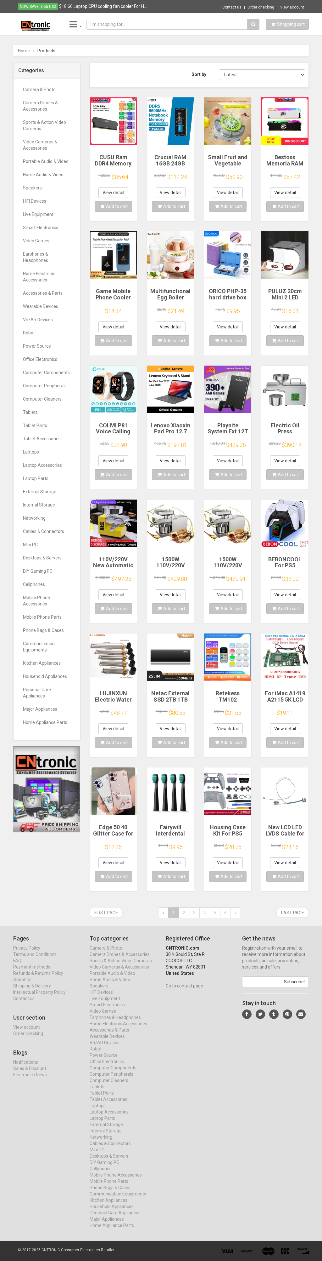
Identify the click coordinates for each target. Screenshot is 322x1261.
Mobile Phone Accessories (36, 600)
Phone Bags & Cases (43, 630)
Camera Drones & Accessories (40, 106)
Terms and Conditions (35, 954)
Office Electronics (40, 359)
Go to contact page (184, 985)
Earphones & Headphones (35, 257)
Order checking (260, 7)
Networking (34, 518)
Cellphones (34, 584)
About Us (22, 979)
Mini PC (30, 544)
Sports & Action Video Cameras (44, 125)
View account (292, 7)
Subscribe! (294, 981)
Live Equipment (38, 214)
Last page (292, 912)
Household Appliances (45, 676)
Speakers (32, 187)
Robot (29, 332)
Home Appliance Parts (45, 722)
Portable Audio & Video (46, 161)
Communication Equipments (39, 646)
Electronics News (30, 1074)
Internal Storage (39, 504)
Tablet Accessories (42, 438)
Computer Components (46, 372)
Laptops (31, 451)
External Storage (39, 491)
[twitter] (260, 1014)
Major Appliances (40, 709)
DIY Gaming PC (38, 571)
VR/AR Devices (38, 319)
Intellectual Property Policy (39, 992)
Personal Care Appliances (37, 692)
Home (24, 50)
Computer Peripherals (45, 385)
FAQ (17, 960)
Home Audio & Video (43, 174)
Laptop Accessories (42, 465)
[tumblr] (274, 1014)
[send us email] (301, 1014)
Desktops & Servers (42, 557)
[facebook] (247, 1014)
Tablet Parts (35, 425)
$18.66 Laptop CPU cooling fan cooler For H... (103, 6)
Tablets (30, 412)
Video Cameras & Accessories (40, 145)
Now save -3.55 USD (38, 6)
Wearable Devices (40, 306)
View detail (113, 192)
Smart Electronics (40, 227)
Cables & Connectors (43, 531)
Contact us (232, 7)
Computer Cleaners (42, 399)
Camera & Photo (39, 89)
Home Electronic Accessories (39, 276)
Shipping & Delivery (32, 985)
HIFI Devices (34, 201)
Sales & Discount (29, 1068)
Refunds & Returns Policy (38, 973)
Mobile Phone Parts (42, 617)
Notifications (25, 1062)
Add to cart (117, 206)
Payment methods (31, 966)
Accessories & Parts (43, 293)
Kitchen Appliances (42, 663)
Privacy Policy (26, 948)
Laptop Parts (35, 478)
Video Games (36, 240)
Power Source (37, 346)
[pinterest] (287, 1014)
